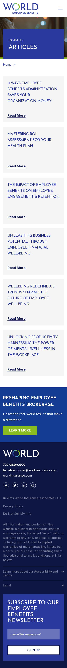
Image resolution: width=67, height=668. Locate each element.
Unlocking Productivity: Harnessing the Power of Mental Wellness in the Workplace (32, 346)
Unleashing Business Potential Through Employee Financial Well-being (29, 244)
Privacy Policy (13, 506)
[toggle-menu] (60, 8)
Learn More (20, 430)
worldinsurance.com (17, 475)
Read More (16, 115)
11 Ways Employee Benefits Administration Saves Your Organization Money (32, 92)
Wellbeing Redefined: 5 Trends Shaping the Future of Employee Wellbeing (30, 295)
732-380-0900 (14, 465)
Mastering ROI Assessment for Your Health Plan (29, 140)
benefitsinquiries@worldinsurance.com (30, 470)
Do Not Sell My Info (17, 513)
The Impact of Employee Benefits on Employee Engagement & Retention (33, 191)
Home (7, 64)
